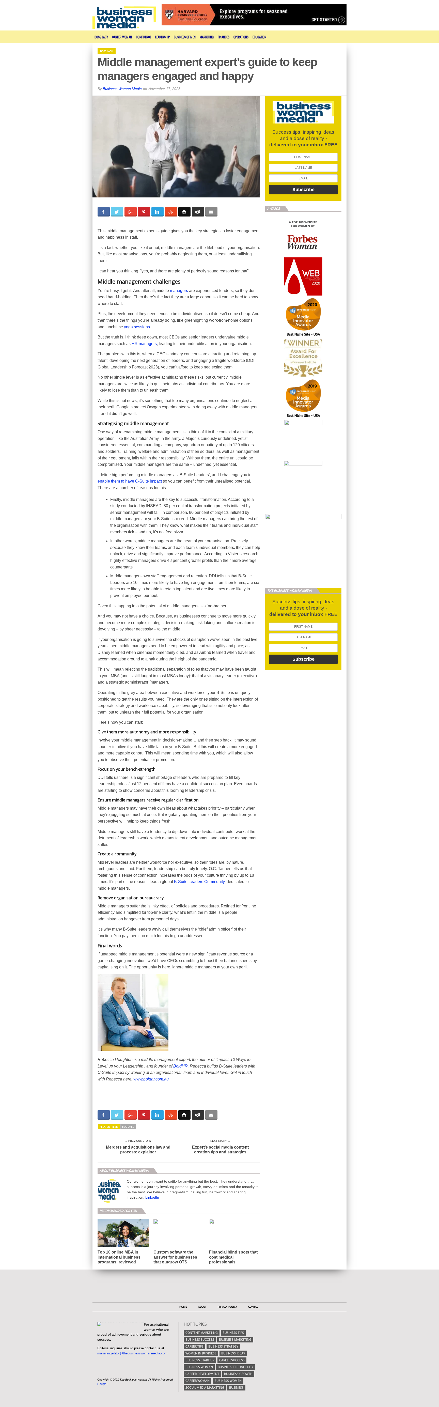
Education (259, 36)
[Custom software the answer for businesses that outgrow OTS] (179, 1222)
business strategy (223, 1346)
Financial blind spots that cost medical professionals (233, 1257)
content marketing (201, 1333)
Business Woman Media (122, 89)
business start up (199, 1360)
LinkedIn (152, 1197)
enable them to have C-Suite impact (130, 481)
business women (228, 1381)
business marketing (235, 1339)
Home (183, 1306)
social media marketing (204, 1387)
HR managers (144, 344)
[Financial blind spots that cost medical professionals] (234, 1222)
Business (236, 1387)
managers (179, 290)
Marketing (207, 36)
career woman (197, 1381)
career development (202, 1374)
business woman (199, 1367)
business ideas (233, 1353)
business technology (235, 1367)
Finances (223, 36)
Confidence (143, 36)
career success (232, 1360)
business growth (238, 1374)
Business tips (233, 1333)
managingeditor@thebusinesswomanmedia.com (132, 1353)
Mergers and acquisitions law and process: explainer (138, 1149)
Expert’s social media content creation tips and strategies (220, 1149)
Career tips (194, 1346)
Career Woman (122, 36)
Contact (254, 1306)
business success (199, 1339)
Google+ (102, 1383)
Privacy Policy (227, 1306)
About (202, 1306)
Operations (240, 36)
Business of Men (185, 36)
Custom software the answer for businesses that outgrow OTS (175, 1257)
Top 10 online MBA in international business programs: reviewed (119, 1257)
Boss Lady (101, 36)
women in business (200, 1353)
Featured (128, 1126)
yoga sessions (137, 327)
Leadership (162, 36)
